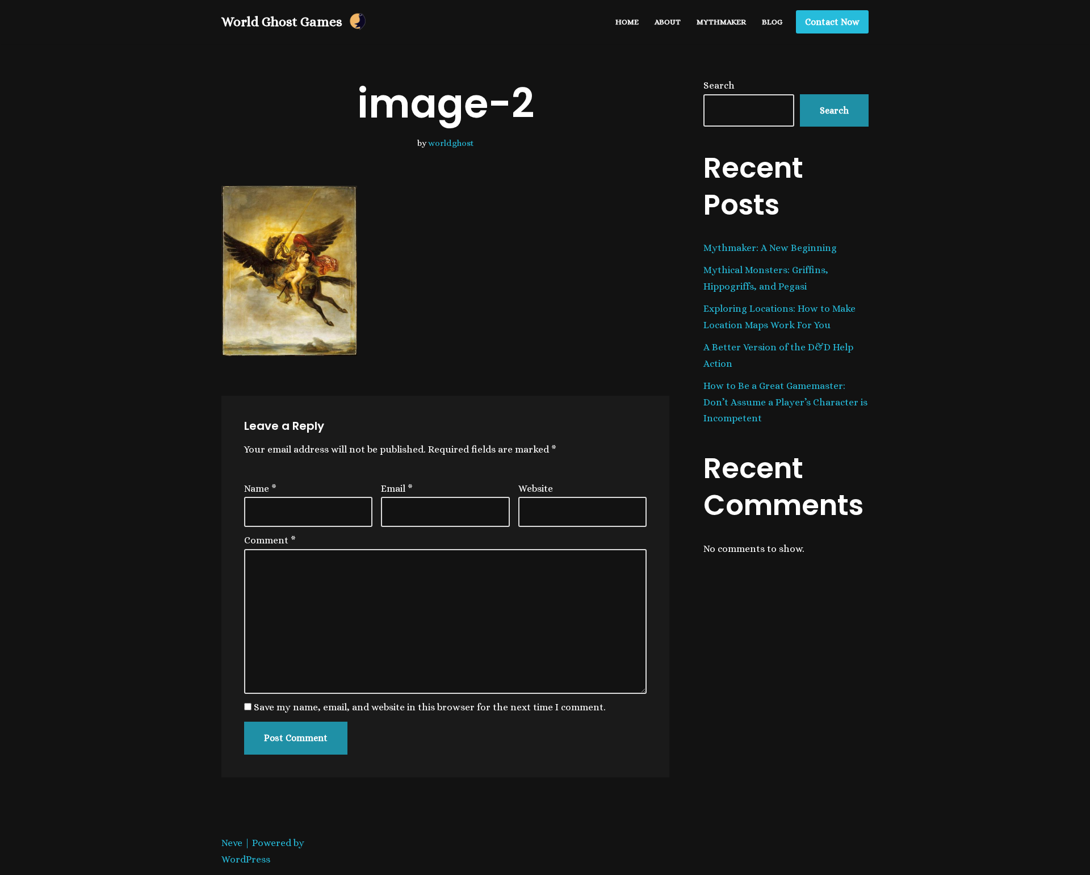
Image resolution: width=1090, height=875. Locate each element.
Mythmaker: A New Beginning (770, 247)
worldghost (451, 143)
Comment (270, 540)
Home (627, 22)
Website (535, 488)
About (668, 22)
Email (397, 488)
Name (260, 488)
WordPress (245, 859)
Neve (231, 843)
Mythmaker (721, 22)
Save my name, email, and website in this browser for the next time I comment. (430, 707)
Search (719, 85)
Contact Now (832, 21)
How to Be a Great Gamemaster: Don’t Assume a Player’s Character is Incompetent (785, 402)
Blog (772, 22)
